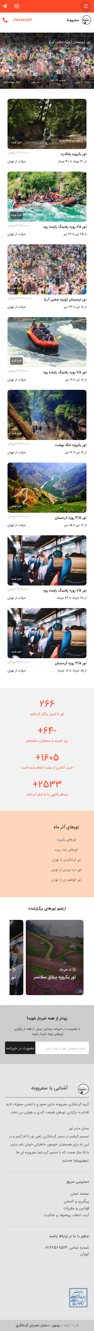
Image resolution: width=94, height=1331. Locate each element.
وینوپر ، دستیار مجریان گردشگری (47, 1325)
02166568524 (22, 20)
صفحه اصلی (79, 1194)
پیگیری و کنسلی (76, 1201)
